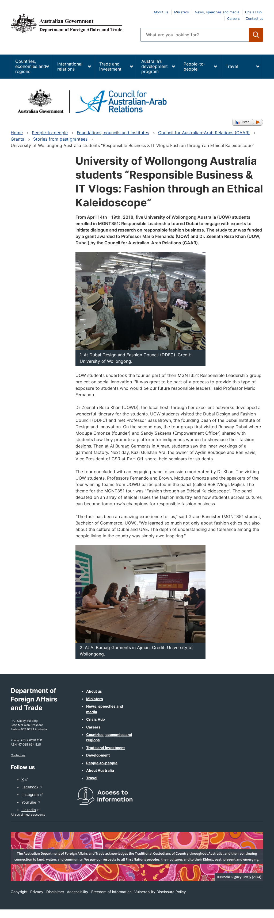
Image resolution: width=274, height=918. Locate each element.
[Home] (72, 23)
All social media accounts (28, 814)
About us (161, 12)
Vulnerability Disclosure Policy (160, 892)
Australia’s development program (154, 66)
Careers (233, 19)
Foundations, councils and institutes (113, 132)
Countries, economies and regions (30, 66)
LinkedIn (28, 810)
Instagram (30, 794)
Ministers (181, 12)
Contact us (254, 19)
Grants (17, 139)
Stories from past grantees (60, 139)
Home (17, 132)
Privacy (36, 892)
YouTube (28, 802)
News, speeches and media (217, 12)
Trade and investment (110, 66)
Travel (232, 66)
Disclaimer (55, 892)
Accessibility (77, 892)
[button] (248, 122)
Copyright (19, 892)
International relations (69, 66)
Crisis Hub (253, 12)
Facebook (29, 787)
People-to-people (195, 66)
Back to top (256, 910)
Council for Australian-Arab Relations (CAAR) (204, 132)
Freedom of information (111, 892)
